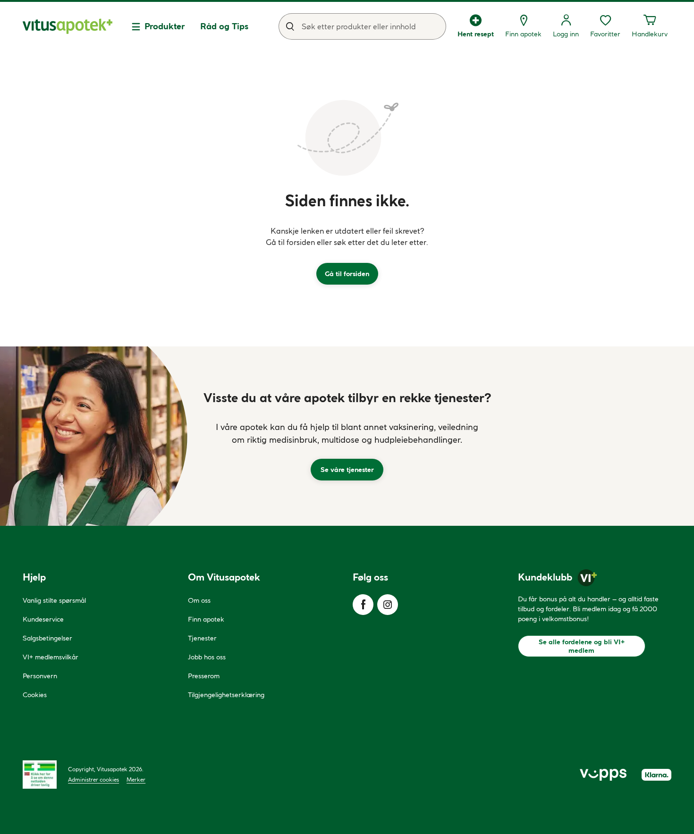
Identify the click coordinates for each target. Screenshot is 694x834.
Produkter (164, 26)
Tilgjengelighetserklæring (226, 695)
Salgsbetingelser (47, 638)
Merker (136, 779)
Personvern (40, 676)
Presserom (204, 676)
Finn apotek (206, 619)
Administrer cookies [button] (93, 779)
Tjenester (202, 638)
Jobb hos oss (207, 657)
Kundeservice (43, 619)
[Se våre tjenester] (347, 436)
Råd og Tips (224, 26)
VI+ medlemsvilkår (50, 657)
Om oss (199, 600)
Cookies (35, 695)
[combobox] (362, 26)
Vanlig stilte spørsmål (54, 600)
